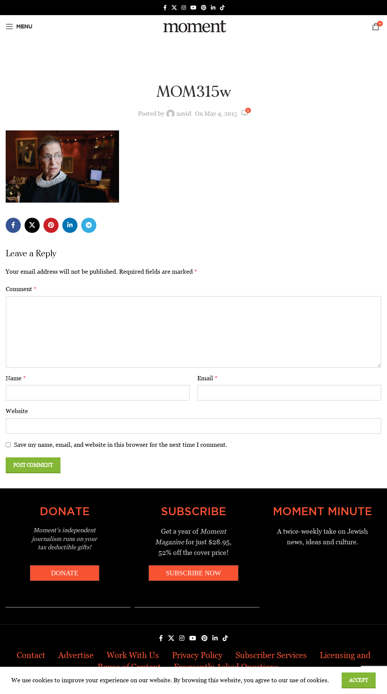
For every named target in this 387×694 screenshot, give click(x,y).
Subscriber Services (271, 655)
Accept (358, 680)
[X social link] (174, 8)
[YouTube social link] (193, 8)
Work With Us (133, 655)
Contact (31, 655)
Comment (21, 289)
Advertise (76, 655)
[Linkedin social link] (213, 8)
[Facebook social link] (164, 8)
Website (17, 411)
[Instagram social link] (183, 8)
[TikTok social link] (222, 8)
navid (183, 113)
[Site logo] (193, 25)
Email (207, 378)
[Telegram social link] (88, 225)
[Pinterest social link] (204, 8)
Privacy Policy (197, 655)
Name (16, 378)
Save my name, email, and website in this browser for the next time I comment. (120, 444)
